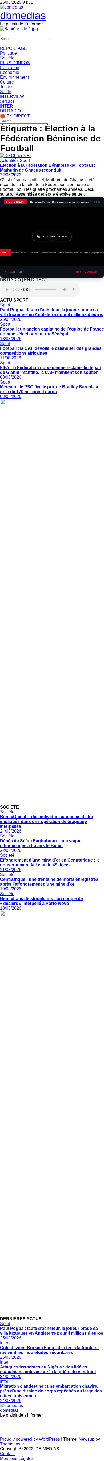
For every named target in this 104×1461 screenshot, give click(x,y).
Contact (7, 1453)
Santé (5, 91)
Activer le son (54, 236)
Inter (4, 1343)
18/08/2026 (10, 338)
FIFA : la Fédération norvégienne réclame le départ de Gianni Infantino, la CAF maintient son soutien (50, 370)
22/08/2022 (10, 175)
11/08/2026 (10, 358)
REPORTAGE (13, 48)
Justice (6, 87)
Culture (7, 82)
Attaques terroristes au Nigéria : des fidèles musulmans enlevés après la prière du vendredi (48, 1369)
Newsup (86, 1439)
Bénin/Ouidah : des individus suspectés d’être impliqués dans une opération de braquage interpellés (46, 821)
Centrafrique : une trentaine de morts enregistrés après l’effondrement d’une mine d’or (49, 881)
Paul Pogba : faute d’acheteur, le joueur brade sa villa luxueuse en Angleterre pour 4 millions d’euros (51, 312)
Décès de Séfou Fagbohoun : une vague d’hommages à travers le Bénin (41, 843)
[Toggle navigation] (0, 35)
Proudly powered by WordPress (30, 1439)
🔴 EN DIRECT (15, 116)
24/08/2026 (10, 831)
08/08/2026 (10, 377)
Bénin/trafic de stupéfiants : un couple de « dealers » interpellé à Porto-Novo (41, 901)
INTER (6, 106)
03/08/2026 (10, 396)
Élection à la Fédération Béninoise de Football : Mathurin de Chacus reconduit (47, 167)
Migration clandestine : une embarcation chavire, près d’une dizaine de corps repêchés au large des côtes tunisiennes (51, 1391)
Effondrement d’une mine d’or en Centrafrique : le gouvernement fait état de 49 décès (50, 862)
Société (7, 58)
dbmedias (23, 15)
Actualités (10, 160)
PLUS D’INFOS (15, 62)
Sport (25, 160)
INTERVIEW (12, 96)
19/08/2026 (10, 889)
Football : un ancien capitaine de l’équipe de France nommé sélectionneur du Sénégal (52, 331)
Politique (8, 53)
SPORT (7, 101)
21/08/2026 (10, 869)
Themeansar (12, 1444)
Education (9, 67)
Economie (9, 72)
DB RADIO (10, 111)
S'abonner (88, 272)
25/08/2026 (10, 319)
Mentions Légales (17, 1458)
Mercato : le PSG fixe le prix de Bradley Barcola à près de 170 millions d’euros (49, 389)
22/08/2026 (10, 850)
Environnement (14, 77)
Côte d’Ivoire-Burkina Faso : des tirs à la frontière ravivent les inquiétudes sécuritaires (49, 1350)
